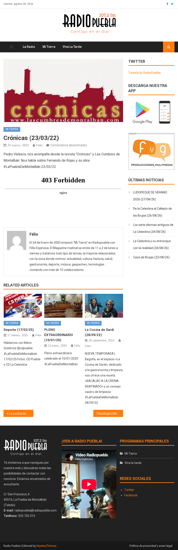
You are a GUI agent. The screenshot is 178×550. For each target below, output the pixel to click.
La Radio (29, 46)
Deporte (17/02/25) (19, 330)
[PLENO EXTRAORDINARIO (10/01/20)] (63, 306)
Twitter (129, 490)
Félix (39, 145)
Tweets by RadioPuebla (144, 72)
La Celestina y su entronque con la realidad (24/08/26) (152, 244)
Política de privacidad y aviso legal (150, 545)
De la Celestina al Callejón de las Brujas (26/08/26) (152, 212)
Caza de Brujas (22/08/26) (151, 257)
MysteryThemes (46, 545)
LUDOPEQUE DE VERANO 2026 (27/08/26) (150, 196)
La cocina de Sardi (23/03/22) (21, 413)
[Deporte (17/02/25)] (23, 306)
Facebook (130, 495)
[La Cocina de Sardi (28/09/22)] (104, 306)
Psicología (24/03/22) (110, 413)
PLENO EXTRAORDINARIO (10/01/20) (58, 335)
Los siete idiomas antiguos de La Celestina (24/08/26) (153, 228)
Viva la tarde (72, 46)
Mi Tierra (49, 46)
